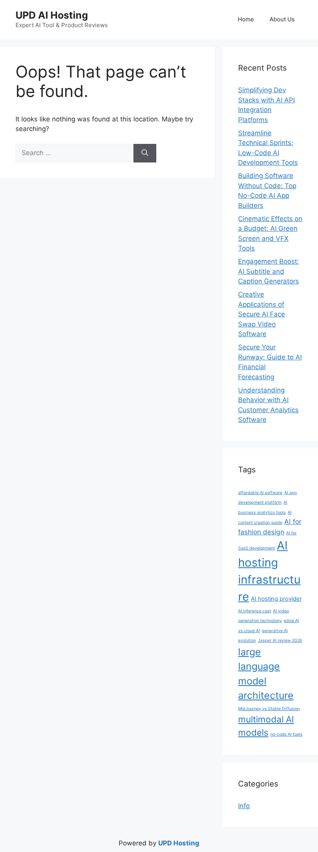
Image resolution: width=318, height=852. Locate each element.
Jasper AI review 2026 (280, 640)
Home (246, 19)
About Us (282, 19)
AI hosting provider (276, 598)
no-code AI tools (286, 734)
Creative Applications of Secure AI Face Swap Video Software (261, 314)
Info (244, 806)
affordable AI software (260, 492)
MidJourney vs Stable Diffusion (269, 708)
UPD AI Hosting (52, 15)
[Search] (144, 153)
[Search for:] (74, 153)
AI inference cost (254, 611)
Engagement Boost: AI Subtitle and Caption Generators (268, 271)
